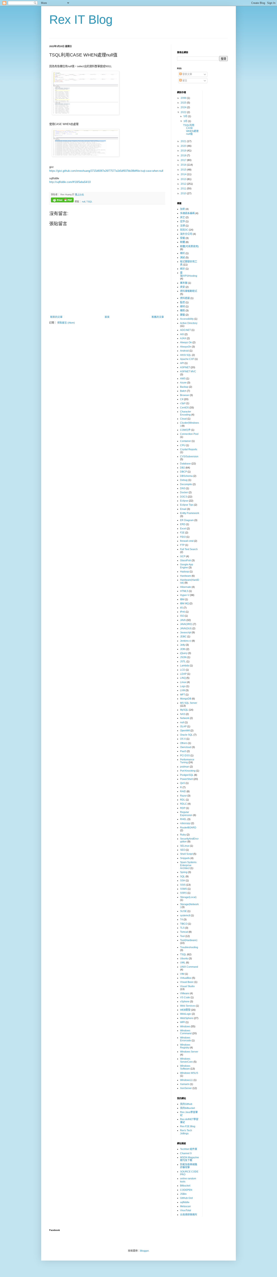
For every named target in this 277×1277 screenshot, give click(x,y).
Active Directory (188, 323)
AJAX (183, 338)
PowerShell (186, 779)
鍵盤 (182, 314)
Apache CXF (187, 359)
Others (183, 743)
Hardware (185, 575)
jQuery (183, 653)
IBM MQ (184, 603)
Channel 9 (186, 1153)
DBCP (183, 471)
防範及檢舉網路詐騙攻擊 (188, 1166)
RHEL (183, 819)
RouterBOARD (188, 827)
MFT (182, 694)
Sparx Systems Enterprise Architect (188, 865)
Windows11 (186, 1080)
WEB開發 (185, 1009)
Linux (183, 682)
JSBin (183, 1194)
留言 (184, 80)
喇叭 (182, 253)
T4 (181, 919)
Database (185, 463)
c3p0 (183, 403)
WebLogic (185, 1014)
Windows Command (186, 1032)
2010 (184, 193)
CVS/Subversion (189, 456)
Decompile (186, 484)
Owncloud (185, 747)
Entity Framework (189, 513)
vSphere (184, 1001)
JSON (183, 657)
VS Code (185, 997)
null (83, 201)
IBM (182, 599)
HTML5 (184, 591)
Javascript (185, 632)
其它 (182, 217)
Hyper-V (184, 595)
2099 (184, 98)
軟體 (182, 242)
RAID (183, 791)
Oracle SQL (186, 734)
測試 (182, 257)
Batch (183, 391)
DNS (182, 488)
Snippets (185, 858)
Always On (186, 342)
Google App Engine (186, 566)
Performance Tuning (187, 761)
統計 (182, 268)
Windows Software (185, 1067)
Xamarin (184, 1084)
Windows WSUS (189, 1073)
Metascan (185, 1206)
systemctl (185, 915)
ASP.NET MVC (188, 371)
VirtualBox (185, 978)
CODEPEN (186, 1189)
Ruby (183, 834)
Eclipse (184, 500)
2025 (184, 102)
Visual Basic (187, 982)
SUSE (183, 911)
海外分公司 (186, 234)
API (182, 363)
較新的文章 (56, 317)
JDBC (183, 636)
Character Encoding (185, 413)
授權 (182, 238)
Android (184, 350)
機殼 (182, 310)
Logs (183, 686)
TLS (182, 927)
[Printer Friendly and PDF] (62, 200)
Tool (182, 936)
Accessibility (187, 318)
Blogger (144, 1250)
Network (184, 718)
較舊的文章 (158, 317)
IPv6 (182, 611)
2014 (184, 174)
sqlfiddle (184, 1202)
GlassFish (185, 560)
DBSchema (186, 476)
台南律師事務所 (188, 1214)
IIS (181, 607)
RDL (182, 799)
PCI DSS (185, 755)
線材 (182, 306)
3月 (186, 121)
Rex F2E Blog (187, 1126)
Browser (184, 395)
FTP (182, 545)
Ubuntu (184, 958)
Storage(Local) (188, 897)
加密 (182, 209)
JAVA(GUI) (186, 628)
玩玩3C (184, 229)
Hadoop (184, 571)
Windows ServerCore (186, 1060)
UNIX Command (189, 966)
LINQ (183, 678)
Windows (185, 1026)
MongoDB (185, 698)
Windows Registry (185, 1046)
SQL (182, 876)
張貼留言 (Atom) (66, 322)
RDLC (183, 803)
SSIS (183, 884)
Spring (183, 872)
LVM (182, 690)
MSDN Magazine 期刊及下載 (189, 1159)
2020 (184, 146)
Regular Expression (186, 813)
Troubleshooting (189, 947)
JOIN (183, 649)
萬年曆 (183, 283)
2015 (184, 169)
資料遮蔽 (185, 298)
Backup (184, 386)
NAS (182, 714)
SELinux (184, 845)
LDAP (183, 674)
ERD (182, 524)
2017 (184, 160)
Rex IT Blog (81, 19)
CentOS (184, 407)
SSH (182, 880)
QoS (182, 783)
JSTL (183, 661)
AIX (182, 334)
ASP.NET (185, 367)
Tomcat (184, 931)
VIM (182, 974)
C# (181, 399)
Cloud (183, 418)
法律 (182, 225)
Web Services (187, 1005)
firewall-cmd (186, 541)
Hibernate (185, 587)
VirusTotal (185, 1210)
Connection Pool (189, 434)
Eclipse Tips (186, 504)
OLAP (183, 726)
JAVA (183, 620)
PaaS (183, 751)
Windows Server (189, 1051)
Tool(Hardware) (188, 940)
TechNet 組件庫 (188, 1149)
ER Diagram (187, 520)
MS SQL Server (188, 703)
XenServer (186, 1088)
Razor (183, 795)
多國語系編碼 (187, 213)
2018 (184, 155)
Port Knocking (187, 770)
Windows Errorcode (185, 1039)
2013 (184, 179)
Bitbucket (185, 1185)
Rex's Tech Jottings (186, 1132)
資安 (182, 287)
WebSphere (186, 1018)
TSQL (89, 201)
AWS (183, 378)
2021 (184, 141)
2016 (184, 164)
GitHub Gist (186, 1198)
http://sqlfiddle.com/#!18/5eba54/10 (70, 182)
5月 (186, 116)
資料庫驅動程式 (188, 291)
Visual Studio (187, 986)
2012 (184, 183)
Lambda (184, 665)
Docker (184, 492)
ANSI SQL (185, 355)
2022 (184, 112)
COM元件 (185, 430)
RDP (182, 808)
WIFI (182, 1022)
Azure (183, 382)
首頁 (107, 317)
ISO (182, 615)
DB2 (182, 467)
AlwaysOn (185, 346)
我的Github (186, 1104)
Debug (184, 480)
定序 (182, 221)
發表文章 (187, 74)
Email (183, 509)
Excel (183, 528)
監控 (182, 302)
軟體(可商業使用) (189, 246)
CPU (182, 445)
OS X (183, 738)
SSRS (183, 893)
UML (182, 962)
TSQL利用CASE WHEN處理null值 (191, 129)
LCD (182, 669)
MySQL (184, 709)
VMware (184, 993)
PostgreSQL (186, 775)
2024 (184, 107)
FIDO (183, 536)
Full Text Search (189, 549)
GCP (182, 556)
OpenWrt (185, 730)
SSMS (183, 888)
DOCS (183, 496)
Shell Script (186, 854)
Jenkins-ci (185, 640)
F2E (182, 532)
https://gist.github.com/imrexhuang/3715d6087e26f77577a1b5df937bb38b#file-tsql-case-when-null (106, 170)
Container (185, 441)
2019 (184, 150)
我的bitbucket (187, 1108)
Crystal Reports (188, 449)
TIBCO (183, 923)
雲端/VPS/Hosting (188, 274)
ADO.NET (185, 330)
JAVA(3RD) (186, 624)
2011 (184, 188)
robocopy (185, 823)
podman (184, 766)
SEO (182, 849)
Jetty (182, 644)
